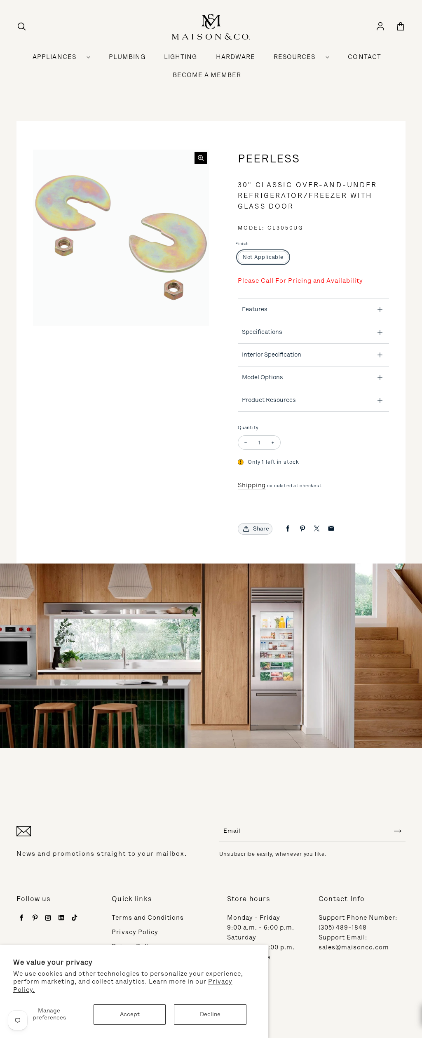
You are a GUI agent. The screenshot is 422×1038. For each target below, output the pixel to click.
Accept (130, 1014)
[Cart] (401, 27)
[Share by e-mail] (331, 529)
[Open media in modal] (201, 158)
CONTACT (364, 57)
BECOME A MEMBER (207, 75)
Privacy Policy (135, 932)
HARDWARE (235, 57)
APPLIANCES (54, 57)
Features (254, 309)
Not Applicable (263, 257)
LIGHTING (180, 57)
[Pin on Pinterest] (302, 529)
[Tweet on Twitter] (317, 529)
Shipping (252, 485)
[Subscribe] (397, 831)
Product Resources (269, 400)
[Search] (21, 27)
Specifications (262, 332)
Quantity (248, 427)
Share (261, 528)
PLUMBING (127, 57)
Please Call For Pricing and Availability (300, 280)
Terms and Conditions (148, 917)
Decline (210, 1014)
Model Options (262, 377)
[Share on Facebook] (288, 529)
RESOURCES (294, 57)
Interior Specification (271, 354)
